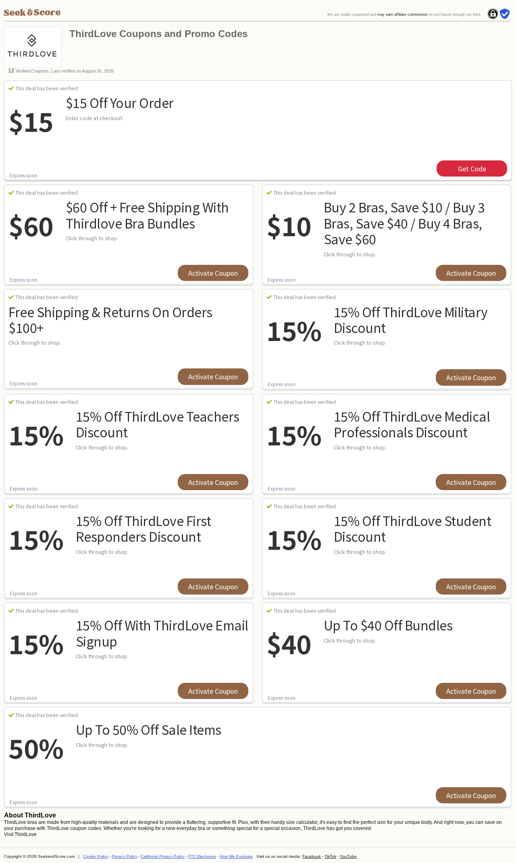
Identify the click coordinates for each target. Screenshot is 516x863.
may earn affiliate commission (402, 14)
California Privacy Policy (163, 856)
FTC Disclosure (202, 856)
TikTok (330, 856)
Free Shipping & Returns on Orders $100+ (110, 319)
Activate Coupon (213, 273)
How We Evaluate (236, 856)
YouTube (348, 856)
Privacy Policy (124, 856)
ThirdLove (26, 834)
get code (472, 168)
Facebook (311, 856)
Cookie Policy (95, 856)
